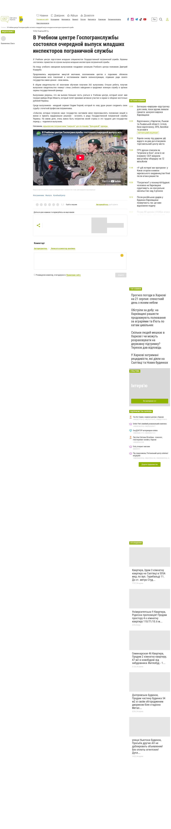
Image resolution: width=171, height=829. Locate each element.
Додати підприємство (149, 464)
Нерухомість (66, 19)
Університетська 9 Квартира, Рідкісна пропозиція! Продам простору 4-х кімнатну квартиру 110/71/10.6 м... (149, 616)
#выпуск (48, 195)
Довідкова (102, 19)
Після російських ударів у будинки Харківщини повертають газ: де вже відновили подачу (150, 201)
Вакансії (75, 19)
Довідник (59, 15)
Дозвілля (89, 15)
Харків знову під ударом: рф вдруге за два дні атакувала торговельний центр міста (151, 141)
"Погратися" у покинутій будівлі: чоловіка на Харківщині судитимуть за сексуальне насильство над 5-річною (153, 186)
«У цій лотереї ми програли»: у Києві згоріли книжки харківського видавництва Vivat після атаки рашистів (153, 172)
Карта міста (92, 19)
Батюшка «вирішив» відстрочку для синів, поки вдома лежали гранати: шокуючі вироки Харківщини (153, 110)
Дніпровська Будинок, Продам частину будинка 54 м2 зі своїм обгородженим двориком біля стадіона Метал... (148, 701)
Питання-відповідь (114, 19)
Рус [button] (154, 19)
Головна (3, 27)
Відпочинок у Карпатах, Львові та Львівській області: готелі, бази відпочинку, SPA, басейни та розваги (153, 125)
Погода (83, 19)
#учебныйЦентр (59, 195)
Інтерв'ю (139, 385)
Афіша (74, 15)
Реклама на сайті (42, 19)
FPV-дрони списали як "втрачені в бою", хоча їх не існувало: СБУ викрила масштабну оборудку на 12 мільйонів (150, 156)
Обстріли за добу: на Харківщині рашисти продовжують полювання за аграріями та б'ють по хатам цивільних (148, 317)
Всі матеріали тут (149, 401)
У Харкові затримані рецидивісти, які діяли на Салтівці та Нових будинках (149, 358)
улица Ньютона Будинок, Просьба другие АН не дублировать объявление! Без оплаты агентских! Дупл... (147, 746)
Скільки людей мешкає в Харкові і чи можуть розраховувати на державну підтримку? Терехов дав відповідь (148, 340)
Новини (44, 15)
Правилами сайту (73, 275)
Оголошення (55, 19)
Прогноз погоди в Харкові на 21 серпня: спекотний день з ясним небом (148, 299)
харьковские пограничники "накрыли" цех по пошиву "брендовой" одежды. (76, 126)
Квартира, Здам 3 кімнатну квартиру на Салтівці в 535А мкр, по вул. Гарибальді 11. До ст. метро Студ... (148, 574)
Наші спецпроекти (43, 23)
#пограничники (38, 195)
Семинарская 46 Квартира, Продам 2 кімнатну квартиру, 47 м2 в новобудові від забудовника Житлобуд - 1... (149, 658)
